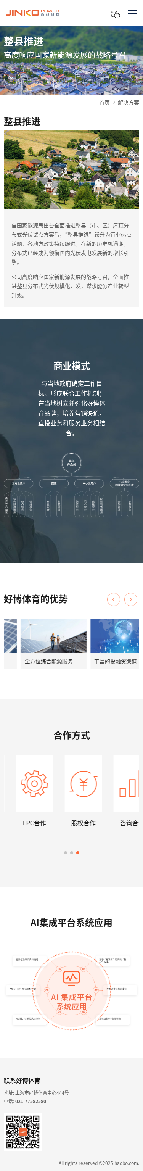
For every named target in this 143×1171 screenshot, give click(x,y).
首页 (104, 102)
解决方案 (128, 102)
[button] (130, 599)
